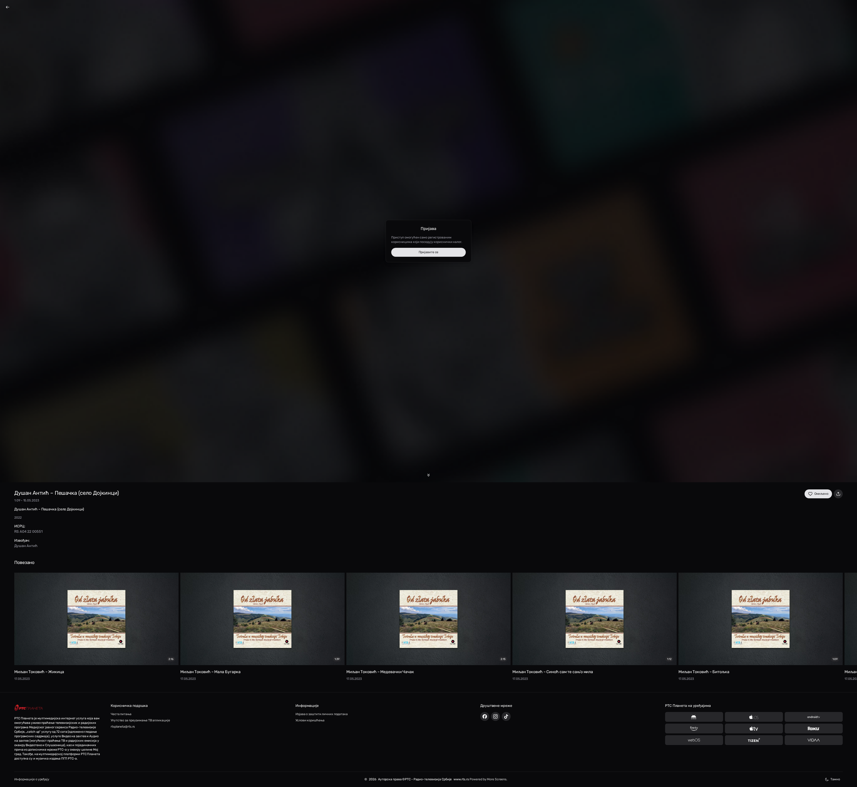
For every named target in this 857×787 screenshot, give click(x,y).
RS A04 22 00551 (28, 531)
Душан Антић (25, 546)
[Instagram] (495, 716)
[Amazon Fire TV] (694, 728)
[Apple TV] (754, 728)
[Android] (694, 717)
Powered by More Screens (488, 779)
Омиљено (821, 494)
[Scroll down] (428, 475)
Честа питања (121, 714)
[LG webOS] (694, 740)
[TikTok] (506, 716)
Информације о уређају (31, 779)
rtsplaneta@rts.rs (123, 727)
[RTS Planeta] (28, 708)
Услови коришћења (309, 720)
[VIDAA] (814, 740)
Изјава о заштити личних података (321, 714)
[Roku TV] (814, 728)
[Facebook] (484, 716)
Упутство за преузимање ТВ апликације (140, 720)
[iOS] (754, 717)
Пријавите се (429, 252)
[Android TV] (814, 717)
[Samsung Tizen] (754, 740)
